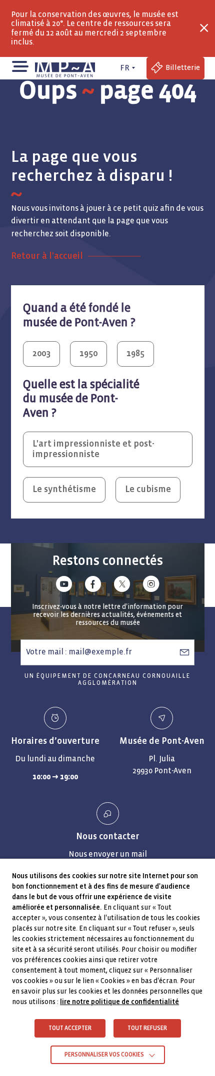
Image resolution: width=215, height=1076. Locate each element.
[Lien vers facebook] (93, 585)
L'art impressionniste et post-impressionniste (93, 449)
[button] (19, 65)
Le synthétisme (64, 489)
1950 (89, 353)
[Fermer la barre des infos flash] (204, 27)
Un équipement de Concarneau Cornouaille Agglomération (107, 679)
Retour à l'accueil (47, 256)
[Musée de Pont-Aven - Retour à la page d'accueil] (66, 68)
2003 (41, 353)
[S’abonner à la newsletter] (184, 651)
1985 (135, 353)
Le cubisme (148, 489)
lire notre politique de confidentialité (119, 1002)
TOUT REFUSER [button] (147, 1028)
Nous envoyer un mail (107, 854)
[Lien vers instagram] (151, 585)
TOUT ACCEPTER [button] (70, 1028)
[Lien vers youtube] (64, 585)
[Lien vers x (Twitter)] (122, 585)
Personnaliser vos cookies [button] (104, 1055)
